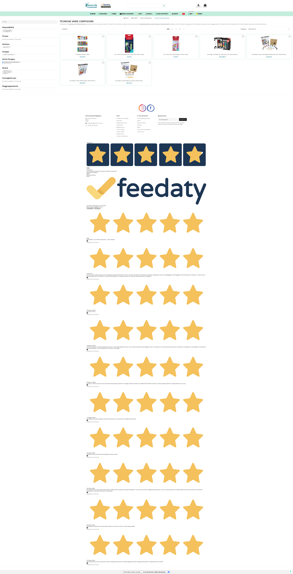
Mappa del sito (121, 127)
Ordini (138, 120)
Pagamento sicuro (122, 123)
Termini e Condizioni (122, 136)
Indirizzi (139, 125)
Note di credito (141, 123)
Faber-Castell (8, 72)
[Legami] (184, 14)
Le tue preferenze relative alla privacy (154, 572)
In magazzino (8, 31)
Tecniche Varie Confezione (12, 62)
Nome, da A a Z (269, 29)
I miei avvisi (140, 131)
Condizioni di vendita (122, 118)
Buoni (138, 127)
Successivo (97, 208)
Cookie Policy (120, 134)
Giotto (6, 73)
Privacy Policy (121, 131)
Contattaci (120, 125)
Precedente (90, 208)
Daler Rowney (8, 71)
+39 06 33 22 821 (92, 125)
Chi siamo (119, 120)
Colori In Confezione (9, 54)
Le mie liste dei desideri (143, 129)
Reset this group (7, 63)
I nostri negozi (121, 129)
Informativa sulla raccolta (131, 572)
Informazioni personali (143, 118)
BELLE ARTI (7, 47)
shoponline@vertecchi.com (95, 123)
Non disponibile (8, 30)
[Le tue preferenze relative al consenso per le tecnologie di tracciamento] (290, 571)
